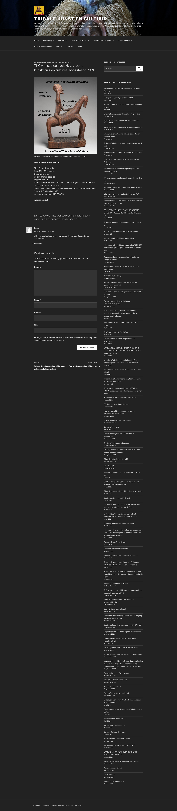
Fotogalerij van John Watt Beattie (116, 673)
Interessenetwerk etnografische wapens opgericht (123, 127)
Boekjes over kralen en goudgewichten (119, 523)
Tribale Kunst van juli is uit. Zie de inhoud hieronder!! (123, 491)
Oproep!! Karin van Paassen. (114, 732)
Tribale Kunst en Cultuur (70, 19)
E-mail (37, 312)
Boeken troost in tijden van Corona (117, 739)
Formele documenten (41, 805)
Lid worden (62, 40)
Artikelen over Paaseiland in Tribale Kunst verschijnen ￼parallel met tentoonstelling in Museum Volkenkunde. (120, 313)
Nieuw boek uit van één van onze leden (119, 238)
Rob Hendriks (64, 62)
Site (36, 325)
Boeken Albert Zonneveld (113, 719)
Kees (36, 228)
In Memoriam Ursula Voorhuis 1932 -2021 (120, 398)
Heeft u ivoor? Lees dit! (112, 686)
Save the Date (109, 466)
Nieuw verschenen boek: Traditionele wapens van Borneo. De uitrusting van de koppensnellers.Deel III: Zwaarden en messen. (123, 532)
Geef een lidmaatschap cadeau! (116, 549)
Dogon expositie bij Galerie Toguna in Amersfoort (122, 632)
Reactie (38, 267)
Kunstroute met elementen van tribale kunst (121, 231)
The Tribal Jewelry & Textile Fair (116, 332)
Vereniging (47, 40)
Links (58, 46)
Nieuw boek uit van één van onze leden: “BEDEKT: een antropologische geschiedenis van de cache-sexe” (123, 247)
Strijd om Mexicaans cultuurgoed (116, 443)
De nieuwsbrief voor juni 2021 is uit (117, 498)
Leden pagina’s (124, 40)
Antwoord (38, 243)
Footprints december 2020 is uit (116, 583)
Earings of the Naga (111, 427)
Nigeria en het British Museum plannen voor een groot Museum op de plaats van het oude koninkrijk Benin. (123, 574)
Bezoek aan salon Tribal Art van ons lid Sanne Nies (123, 153)
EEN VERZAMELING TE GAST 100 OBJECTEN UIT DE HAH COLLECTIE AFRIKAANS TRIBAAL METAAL (122, 212)
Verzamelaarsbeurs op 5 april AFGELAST (119, 745)
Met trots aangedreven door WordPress (67, 805)
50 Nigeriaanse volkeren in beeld (116, 404)
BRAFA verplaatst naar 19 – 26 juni (117, 420)
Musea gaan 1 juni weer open (115, 725)
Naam (37, 300)
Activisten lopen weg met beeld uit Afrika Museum (123, 654)
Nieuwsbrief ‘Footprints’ (102, 40)
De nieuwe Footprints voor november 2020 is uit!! (122, 625)
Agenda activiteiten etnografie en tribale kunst (121, 120)
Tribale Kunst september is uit (115, 680)
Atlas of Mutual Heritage (113, 276)
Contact (70, 46)
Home (36, 40)
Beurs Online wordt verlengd (115, 609)
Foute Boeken (109, 775)
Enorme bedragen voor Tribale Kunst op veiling (122, 114)
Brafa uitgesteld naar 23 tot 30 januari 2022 (121, 648)
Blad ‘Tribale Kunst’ (79, 40)
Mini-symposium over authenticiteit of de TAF (121, 194)
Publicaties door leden (43, 46)
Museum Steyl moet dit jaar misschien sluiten (121, 761)
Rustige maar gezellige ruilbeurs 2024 (118, 98)
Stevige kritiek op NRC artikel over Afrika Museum (123, 187)
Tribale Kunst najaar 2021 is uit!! (116, 459)
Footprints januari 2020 (113, 768)
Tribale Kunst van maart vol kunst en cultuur (121, 555)
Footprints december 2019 (114, 781)
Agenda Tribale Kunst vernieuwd (116, 693)
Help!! (80, 46)
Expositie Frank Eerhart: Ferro (115, 542)
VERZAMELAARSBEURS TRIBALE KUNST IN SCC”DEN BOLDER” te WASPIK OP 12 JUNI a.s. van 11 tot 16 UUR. (122, 350)
